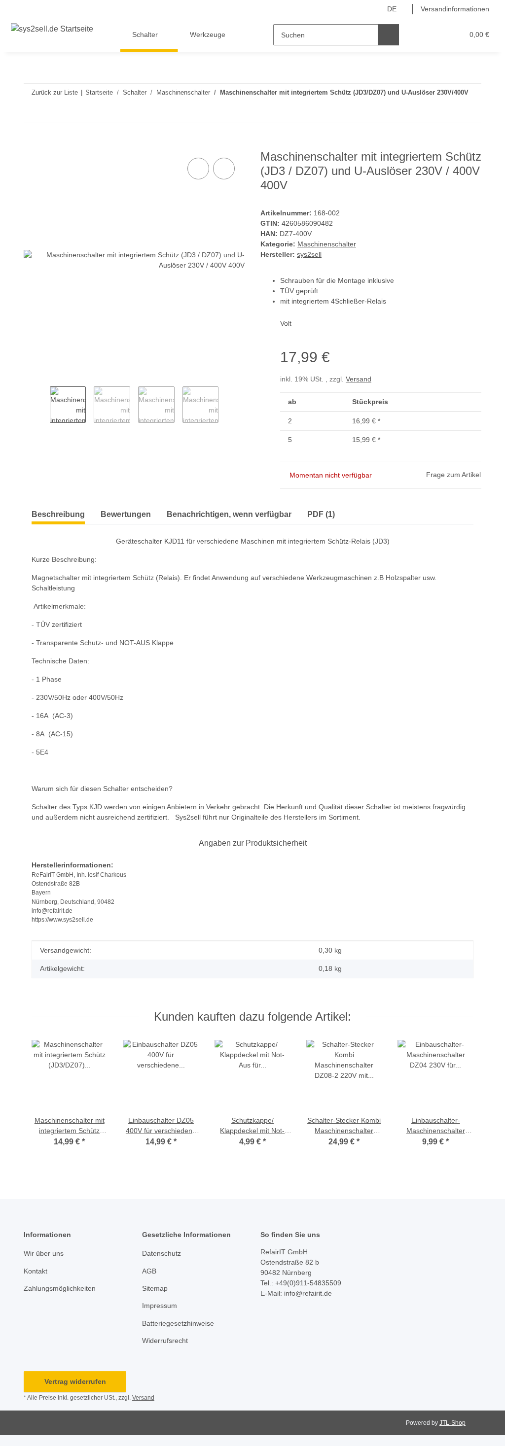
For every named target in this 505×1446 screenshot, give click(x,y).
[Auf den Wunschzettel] (224, 168)
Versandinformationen (455, 9)
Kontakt (35, 1271)
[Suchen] (388, 34)
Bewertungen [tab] (126, 514)
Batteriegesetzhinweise (178, 1323)
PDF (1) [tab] (321, 514)
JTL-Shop (452, 1422)
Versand (358, 379)
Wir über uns (44, 1253)
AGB (149, 1271)
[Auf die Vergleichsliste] (198, 168)
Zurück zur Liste (55, 92)
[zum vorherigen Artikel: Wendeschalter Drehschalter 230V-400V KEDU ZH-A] (449, 112)
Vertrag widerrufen (75, 1381)
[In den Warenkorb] (31, 144)
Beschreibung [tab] (58, 514)
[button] (417, 35)
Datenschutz (161, 1253)
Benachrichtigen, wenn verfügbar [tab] (229, 514)
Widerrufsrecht (165, 1340)
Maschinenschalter (326, 244)
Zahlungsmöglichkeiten (60, 1288)
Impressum (159, 1305)
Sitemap (155, 1288)
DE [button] (392, 9)
